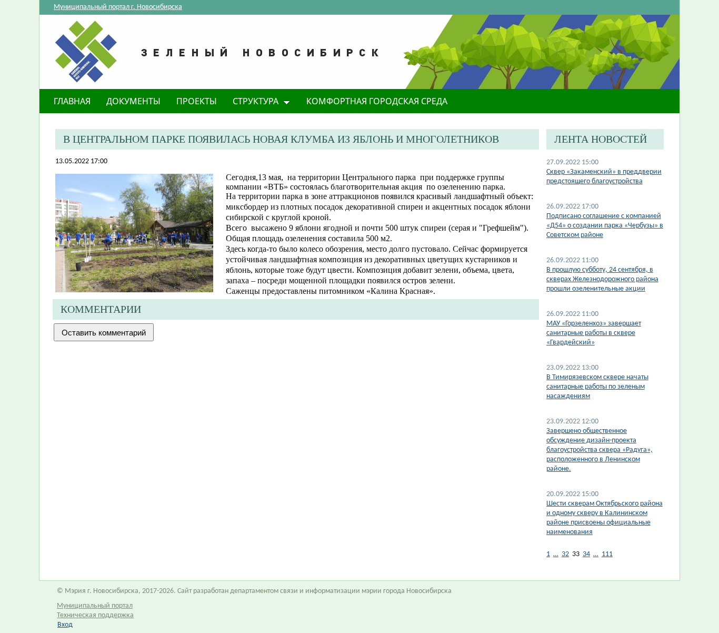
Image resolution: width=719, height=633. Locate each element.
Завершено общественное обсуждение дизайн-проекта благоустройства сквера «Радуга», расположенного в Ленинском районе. (599, 450)
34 (586, 554)
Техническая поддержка (95, 615)
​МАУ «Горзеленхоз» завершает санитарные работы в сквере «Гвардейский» (593, 333)
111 (607, 554)
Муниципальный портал (95, 606)
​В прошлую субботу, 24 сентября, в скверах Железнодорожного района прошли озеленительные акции (602, 279)
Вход (65, 625)
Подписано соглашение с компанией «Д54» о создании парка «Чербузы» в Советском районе (604, 225)
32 (565, 554)
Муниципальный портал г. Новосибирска (118, 7)
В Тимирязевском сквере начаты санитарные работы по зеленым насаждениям (597, 386)
